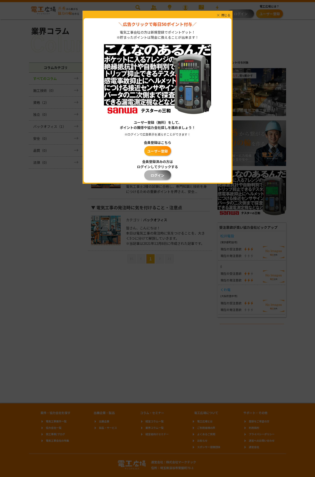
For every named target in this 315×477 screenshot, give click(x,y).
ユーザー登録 (157, 151)
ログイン (157, 175)
